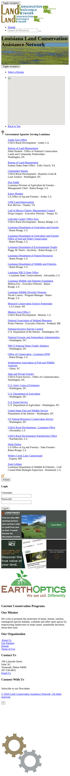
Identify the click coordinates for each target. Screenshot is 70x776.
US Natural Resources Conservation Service (30, 419)
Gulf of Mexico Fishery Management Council (31, 210)
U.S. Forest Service (18, 402)
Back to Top (14, 126)
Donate (11, 27)
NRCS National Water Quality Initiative (28, 345)
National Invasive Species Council (25, 329)
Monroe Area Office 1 (19, 312)
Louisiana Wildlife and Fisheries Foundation (30, 281)
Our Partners (7, 643)
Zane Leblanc (15, 464)
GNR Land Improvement (21, 202)
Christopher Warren (18, 171)
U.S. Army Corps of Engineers (24, 385)
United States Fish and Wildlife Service (28, 410)
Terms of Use (8, 649)
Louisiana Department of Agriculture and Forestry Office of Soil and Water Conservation (33, 237)
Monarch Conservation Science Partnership (30, 303)
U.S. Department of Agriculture (24, 393)
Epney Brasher (15, 193)
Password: (6, 499)
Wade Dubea (14, 444)
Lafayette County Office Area (23, 219)
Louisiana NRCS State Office (23, 272)
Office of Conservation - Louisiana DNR (29, 354)
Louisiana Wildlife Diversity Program (27, 292)
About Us (6, 640)
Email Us (6, 673)
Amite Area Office (17, 139)
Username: (6, 492)
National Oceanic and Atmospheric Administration (34, 337)
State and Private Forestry (21, 374)
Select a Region (16, 72)
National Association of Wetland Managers (30, 320)
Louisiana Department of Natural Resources (30, 255)
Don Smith (13, 182)
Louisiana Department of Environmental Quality (32, 247)
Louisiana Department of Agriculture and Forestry (33, 227)
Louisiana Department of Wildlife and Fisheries (32, 264)
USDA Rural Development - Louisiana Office (31, 427)
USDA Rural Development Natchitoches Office (32, 436)
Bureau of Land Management (23, 148)
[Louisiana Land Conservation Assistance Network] (30, 13)
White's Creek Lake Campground (25, 455)
